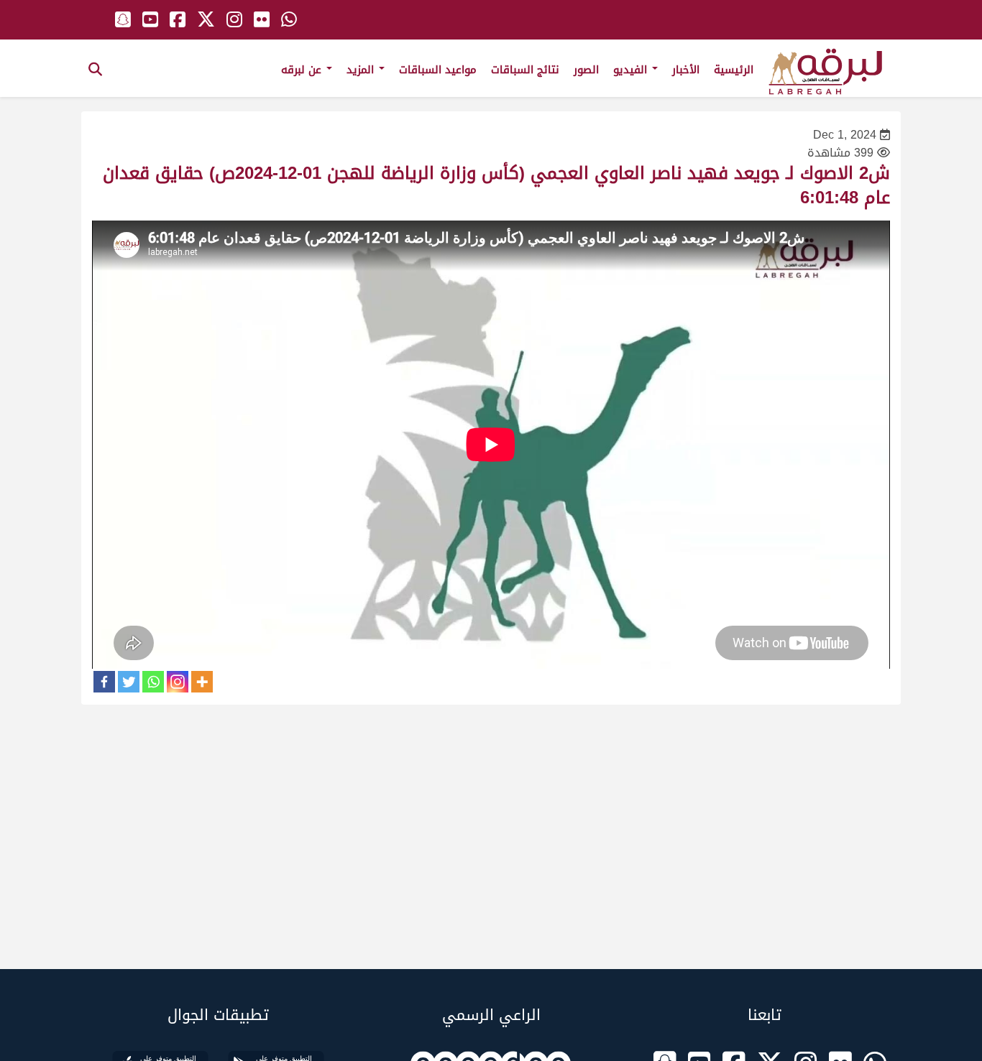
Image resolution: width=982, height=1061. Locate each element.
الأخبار (685, 70)
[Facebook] (104, 681)
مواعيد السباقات (438, 70)
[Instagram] (177, 681)
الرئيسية (733, 70)
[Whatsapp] (153, 681)
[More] (202, 681)
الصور (586, 70)
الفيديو (632, 70)
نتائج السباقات (525, 70)
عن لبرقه (303, 70)
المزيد (362, 70)
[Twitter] (128, 681)
